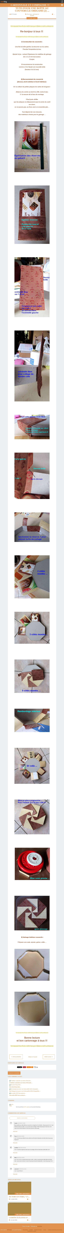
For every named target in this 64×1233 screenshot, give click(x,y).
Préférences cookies (31, 1231)
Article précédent (16, 1056)
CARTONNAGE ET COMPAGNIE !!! (30, 5)
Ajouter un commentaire (22, 1118)
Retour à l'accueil (32, 1056)
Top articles (25, 1229)
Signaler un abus (38, 1229)
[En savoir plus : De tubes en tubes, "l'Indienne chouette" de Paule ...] (19, 1191)
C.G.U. (44, 1229)
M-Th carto (26, 1107)
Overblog (39, 1226)
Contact (31, 1229)
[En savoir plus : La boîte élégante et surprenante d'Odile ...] (19, 1212)
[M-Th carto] (12, 1106)
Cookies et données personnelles (55, 1229)
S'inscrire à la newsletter (14, 1073)
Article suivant (48, 1056)
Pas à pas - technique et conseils (33, 15)
